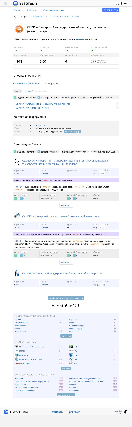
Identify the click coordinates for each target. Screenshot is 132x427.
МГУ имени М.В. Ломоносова (31, 346)
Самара (44, 173)
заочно (28, 91)
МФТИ (22, 351)
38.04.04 (18, 240)
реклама (74, 412)
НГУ (75, 351)
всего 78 (65, 205)
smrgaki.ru (40, 125)
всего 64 (65, 262)
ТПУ (75, 346)
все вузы (66, 368)
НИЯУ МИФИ (24, 363)
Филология (74, 384)
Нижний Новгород (76, 325)
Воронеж (73, 319)
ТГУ (75, 355)
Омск (71, 322)
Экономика (19, 378)
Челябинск (73, 331)
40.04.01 (18, 186)
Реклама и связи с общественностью (84, 378)
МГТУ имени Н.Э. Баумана (30, 359)
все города (66, 336)
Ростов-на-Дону (75, 328)
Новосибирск (20, 331)
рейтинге (80, 39)
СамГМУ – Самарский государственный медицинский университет (62, 273)
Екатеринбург (20, 325)
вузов (53, 39)
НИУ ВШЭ (23, 355)
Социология (74, 390)
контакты (57, 412)
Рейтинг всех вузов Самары (66, 298)
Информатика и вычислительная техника (86, 381)
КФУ (75, 359)
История (72, 387)
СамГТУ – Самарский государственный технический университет (61, 216)
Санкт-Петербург (22, 322)
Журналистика (21, 384)
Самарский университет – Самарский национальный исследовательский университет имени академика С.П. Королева (65, 162)
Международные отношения (27, 387)
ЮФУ (76, 363)
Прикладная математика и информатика (32, 381)
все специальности (66, 394)
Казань (18, 328)
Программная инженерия (25, 390)
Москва (18, 319)
